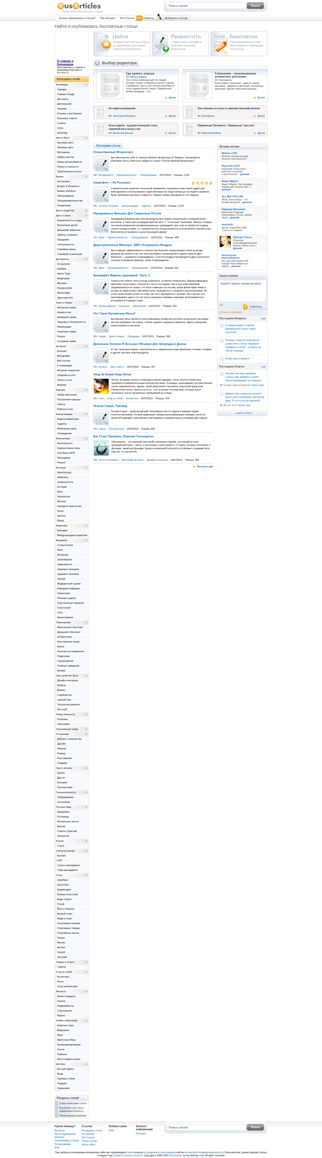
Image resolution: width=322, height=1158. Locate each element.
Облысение (63, 593)
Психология (63, 607)
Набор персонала (67, 394)
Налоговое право (66, 331)
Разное (61, 336)
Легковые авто (65, 147)
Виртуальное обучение (70, 627)
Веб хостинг (64, 360)
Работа (61, 404)
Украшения (63, 1088)
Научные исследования (70, 651)
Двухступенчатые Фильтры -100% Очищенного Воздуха (132, 245)
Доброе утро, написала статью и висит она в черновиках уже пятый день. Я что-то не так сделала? (244, 397)
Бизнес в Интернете (68, 186)
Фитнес (61, 942)
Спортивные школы (68, 933)
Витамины (63, 554)
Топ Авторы (107, 18)
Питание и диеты (66, 598)
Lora (101, 398)
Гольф (60, 904)
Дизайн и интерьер (157, 460)
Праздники (133, 336)
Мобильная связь (67, 428)
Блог (57, 1147)
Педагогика (63, 656)
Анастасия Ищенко (124, 116)
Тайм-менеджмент (67, 870)
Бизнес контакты (66, 191)
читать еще (257, 385)
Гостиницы (63, 816)
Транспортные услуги (69, 171)
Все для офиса (65, 1069)
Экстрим (62, 957)
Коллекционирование (69, 1044)
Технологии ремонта (68, 704)
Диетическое (64, 103)
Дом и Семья (116, 336)
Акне (59, 550)
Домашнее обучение (68, 632)
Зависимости (64, 564)
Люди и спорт (64, 918)
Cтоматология (65, 545)
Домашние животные (69, 230)
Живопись (63, 477)
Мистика (62, 283)
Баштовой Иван (211, 133)
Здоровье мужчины (68, 574)
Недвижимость (65, 1005)
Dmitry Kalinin (138, 77)
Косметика (132, 398)
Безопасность (65, 443)
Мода (60, 1073)
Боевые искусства (67, 894)
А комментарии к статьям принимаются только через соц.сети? (240, 329)
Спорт (59, 875)
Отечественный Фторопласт (113, 152)
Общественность (65, 714)
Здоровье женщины (68, 569)
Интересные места (67, 821)
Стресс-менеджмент (68, 865)
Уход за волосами (67, 986)
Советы (61, 967)
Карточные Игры (66, 1039)
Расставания (64, 758)
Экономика (63, 724)
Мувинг (61, 690)
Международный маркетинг (72, 535)
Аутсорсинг (63, 181)
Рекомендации (63, 1144)
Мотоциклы (63, 152)
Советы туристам (67, 831)
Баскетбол (63, 884)
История (62, 486)
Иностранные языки (68, 641)
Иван (101, 237)
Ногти (60, 981)
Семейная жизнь (66, 249)
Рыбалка (62, 1054)
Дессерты (62, 99)
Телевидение (64, 433)
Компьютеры (63, 438)
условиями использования (160, 1152)
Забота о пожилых (67, 234)
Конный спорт (65, 913)
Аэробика (62, 880)
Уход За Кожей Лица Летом (112, 374)
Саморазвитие (65, 661)
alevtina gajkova (107, 306)
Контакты (60, 1130)
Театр (60, 511)
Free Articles (175, 1155)
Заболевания (64, 559)
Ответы (149, 18)
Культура (124, 306)
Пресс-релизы (64, 768)
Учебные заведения (68, 665)
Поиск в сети (64, 380)
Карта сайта (88, 1144)
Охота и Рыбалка (108, 460)
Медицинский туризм (69, 583)
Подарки (62, 1083)
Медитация (63, 278)
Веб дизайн (63, 356)
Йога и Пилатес (65, 908)
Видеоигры (63, 1030)
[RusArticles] (79, 9)
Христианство (65, 297)
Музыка (61, 501)
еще (263, 318)
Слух (60, 612)
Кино (59, 491)
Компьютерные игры (68, 448)
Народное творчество (69, 506)
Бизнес (60, 176)
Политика (62, 719)
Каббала (61, 268)
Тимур (102, 336)
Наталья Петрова (108, 206)
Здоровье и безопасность (71, 322)
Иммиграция (64, 326)
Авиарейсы (63, 811)
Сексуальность (65, 244)
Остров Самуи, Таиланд (110, 406)
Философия (63, 292)
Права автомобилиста (69, 162)
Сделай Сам (64, 699)
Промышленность (126, 175)
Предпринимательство (70, 200)
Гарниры (62, 89)
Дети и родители (65, 210)
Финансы (61, 991)
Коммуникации (129, 206)
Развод (61, 753)
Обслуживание (65, 195)
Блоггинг (62, 351)
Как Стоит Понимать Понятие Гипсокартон (123, 436)
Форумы (61, 384)
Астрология (63, 264)
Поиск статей (89, 1141)
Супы (60, 128)
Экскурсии (63, 836)
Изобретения (64, 636)
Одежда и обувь (66, 1078)
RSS (111, 1130)
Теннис (61, 937)
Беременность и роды (69, 220)
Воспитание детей (67, 225)
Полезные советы (67, 118)
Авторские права (66, 307)
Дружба (61, 743)
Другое (61, 777)
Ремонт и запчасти (67, 166)
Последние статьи (92, 1130)
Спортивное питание (68, 923)
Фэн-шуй (62, 709)
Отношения (62, 734)
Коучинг (61, 855)
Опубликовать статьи (67, 1140)
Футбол (61, 947)
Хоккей (61, 952)
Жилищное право (66, 317)
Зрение (61, 578)
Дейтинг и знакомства (69, 739)
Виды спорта (64, 899)
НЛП (59, 860)
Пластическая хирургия (70, 603)
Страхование (64, 1010)
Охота (60, 1049)
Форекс (61, 1015)
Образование (63, 622)
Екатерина (225, 80)
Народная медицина (68, 588)
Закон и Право (64, 302)
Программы (63, 457)
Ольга (102, 428)
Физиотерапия (65, 617)
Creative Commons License (127, 1155)
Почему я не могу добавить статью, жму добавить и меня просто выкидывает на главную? (243, 377)
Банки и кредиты (66, 996)
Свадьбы (62, 763)
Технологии (63, 802)
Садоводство (64, 695)
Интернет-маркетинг (68, 370)
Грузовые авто (65, 142)
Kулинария (62, 84)
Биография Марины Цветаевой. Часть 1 (121, 275)
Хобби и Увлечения (66, 1020)
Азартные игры (65, 1025)
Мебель (61, 685)
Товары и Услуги (65, 962)
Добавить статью (176, 18)
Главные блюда (65, 94)
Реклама (141, 1133)
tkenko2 (103, 366)
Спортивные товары (68, 928)
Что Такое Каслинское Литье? (114, 313)
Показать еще (205, 466)
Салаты (61, 123)
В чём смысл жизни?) (237, 358)
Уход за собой (114, 398)
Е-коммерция (64, 365)
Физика (61, 670)
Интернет (61, 346)
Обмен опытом (65, 157)
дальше (244, 174)
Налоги (61, 1001)
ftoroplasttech (106, 175)
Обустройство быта (132, 460)
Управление (64, 205)
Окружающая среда (67, 729)
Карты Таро (63, 273)
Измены (61, 748)
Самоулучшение (65, 850)
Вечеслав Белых (123, 133)
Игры (60, 1035)
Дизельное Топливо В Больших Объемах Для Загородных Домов (139, 344)
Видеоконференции (68, 419)
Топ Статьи (127, 18)
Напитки (61, 108)
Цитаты (61, 515)
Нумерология (64, 288)
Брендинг (62, 530)
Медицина (61, 540)
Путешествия (116, 428)
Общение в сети (66, 375)
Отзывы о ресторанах (69, 113)
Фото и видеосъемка (68, 1059)
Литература (139, 306)
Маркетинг (61, 525)
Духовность (62, 259)
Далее (172, 97)
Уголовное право (66, 341)
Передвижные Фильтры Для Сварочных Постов (127, 213)
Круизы (61, 826)
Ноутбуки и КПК (66, 453)
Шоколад (62, 132)
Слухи (60, 845)
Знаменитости (65, 482)
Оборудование (148, 175)
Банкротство (64, 312)
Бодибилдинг (64, 889)
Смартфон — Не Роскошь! (112, 182)
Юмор (60, 520)
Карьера (60, 389)
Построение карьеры (69, 399)
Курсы (60, 646)
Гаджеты (146, 206)
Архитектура (64, 472)
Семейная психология (69, 254)
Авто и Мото (117, 366)
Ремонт (61, 462)
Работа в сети (65, 409)
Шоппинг (60, 1064)
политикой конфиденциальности (205, 1152)
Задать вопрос (244, 412)
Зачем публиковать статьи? (77, 18)
